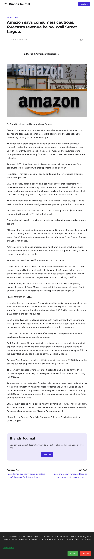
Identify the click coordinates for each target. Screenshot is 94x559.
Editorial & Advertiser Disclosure (41, 54)
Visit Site (47, 455)
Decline (85, 553)
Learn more (8, 547)
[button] (5, 4)
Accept (73, 553)
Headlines (84, 4)
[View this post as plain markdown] (81, 39)
